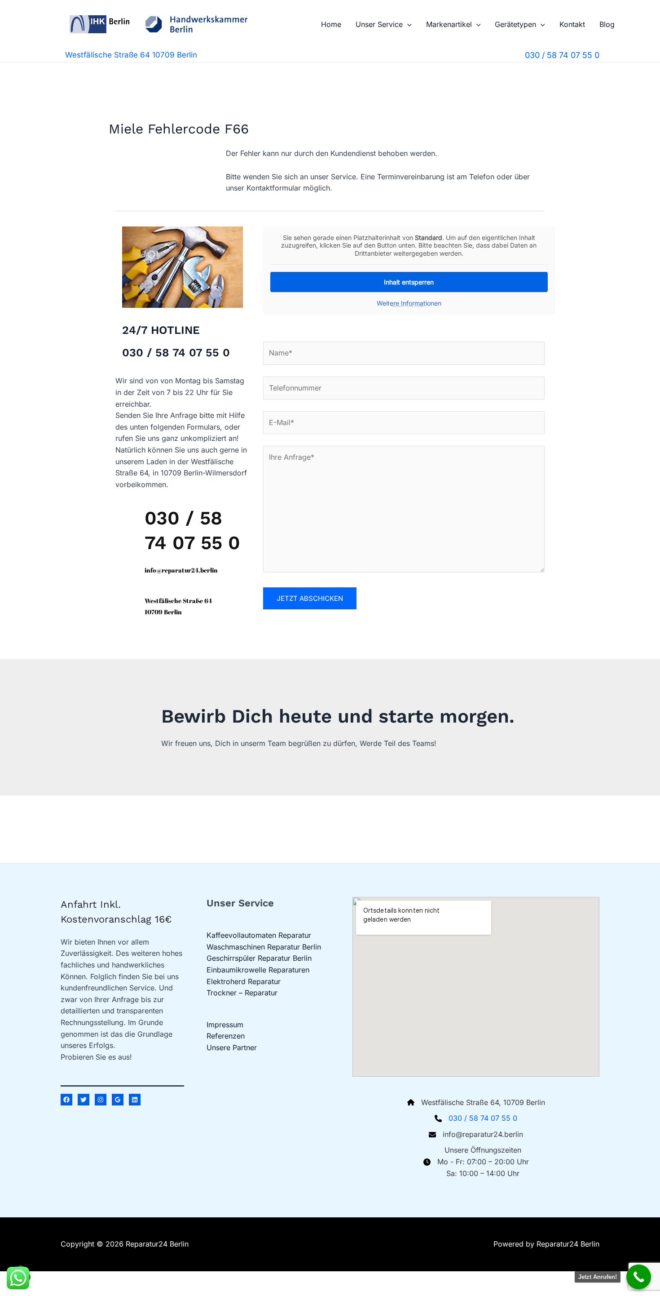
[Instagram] (100, 1099)
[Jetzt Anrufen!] (638, 1277)
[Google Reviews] (117, 1099)
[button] (407, 24)
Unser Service (379, 24)
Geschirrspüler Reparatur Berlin (259, 958)
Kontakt (572, 24)
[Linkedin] (135, 1099)
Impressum (225, 1024)
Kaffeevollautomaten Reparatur (259, 935)
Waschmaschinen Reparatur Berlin (264, 946)
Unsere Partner (232, 1047)
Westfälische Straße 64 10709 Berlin (131, 54)
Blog (607, 24)
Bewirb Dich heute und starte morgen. (338, 716)
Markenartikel (449, 24)
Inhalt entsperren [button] (409, 282)
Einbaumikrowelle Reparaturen (258, 969)
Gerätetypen (515, 24)
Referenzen (226, 1035)
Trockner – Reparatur (242, 992)
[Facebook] (66, 1099)
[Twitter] (83, 1099)
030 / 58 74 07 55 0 (483, 1118)
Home (331, 24)
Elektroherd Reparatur (244, 981)
